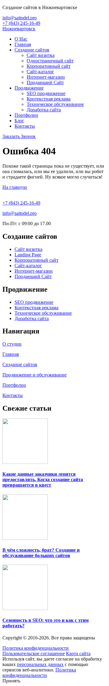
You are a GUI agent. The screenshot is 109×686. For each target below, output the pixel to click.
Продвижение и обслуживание (34, 374)
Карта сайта (78, 653)
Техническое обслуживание (55, 104)
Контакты (25, 126)
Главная (23, 44)
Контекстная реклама (49, 98)
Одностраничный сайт (50, 60)
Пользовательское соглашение (33, 653)
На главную (14, 187)
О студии (11, 343)
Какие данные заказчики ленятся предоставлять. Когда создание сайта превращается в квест (42, 479)
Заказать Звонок (19, 136)
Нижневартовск (18, 28)
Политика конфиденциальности (35, 648)
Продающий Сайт (45, 82)
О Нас (21, 38)
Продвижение (29, 87)
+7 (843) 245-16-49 (21, 23)
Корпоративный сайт (49, 66)
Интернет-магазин (46, 77)
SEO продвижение (46, 93)
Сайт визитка (40, 55)
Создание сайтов (32, 49)
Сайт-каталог (40, 71)
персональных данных (40, 664)
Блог (19, 120)
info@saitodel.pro (19, 17)
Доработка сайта (44, 109)
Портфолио (26, 115)
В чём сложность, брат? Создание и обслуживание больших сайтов (41, 552)
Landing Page (28, 254)
